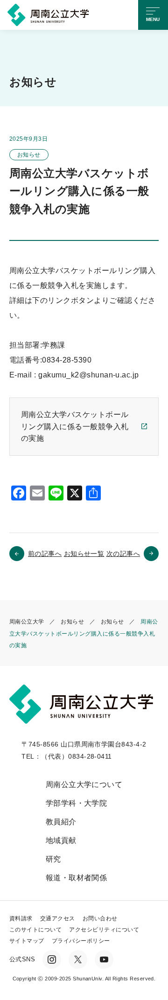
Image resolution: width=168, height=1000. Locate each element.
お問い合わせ (100, 918)
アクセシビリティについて (104, 929)
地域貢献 (61, 840)
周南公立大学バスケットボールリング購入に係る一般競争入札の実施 (75, 426)
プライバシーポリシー (81, 941)
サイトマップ (26, 941)
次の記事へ (123, 553)
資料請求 (21, 918)
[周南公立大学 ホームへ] (49, 14)
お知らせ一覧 (84, 553)
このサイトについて (35, 929)
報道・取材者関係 (76, 878)
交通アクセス (57, 918)
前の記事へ (45, 553)
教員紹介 (61, 822)
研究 (53, 859)
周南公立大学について (84, 784)
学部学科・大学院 (76, 803)
